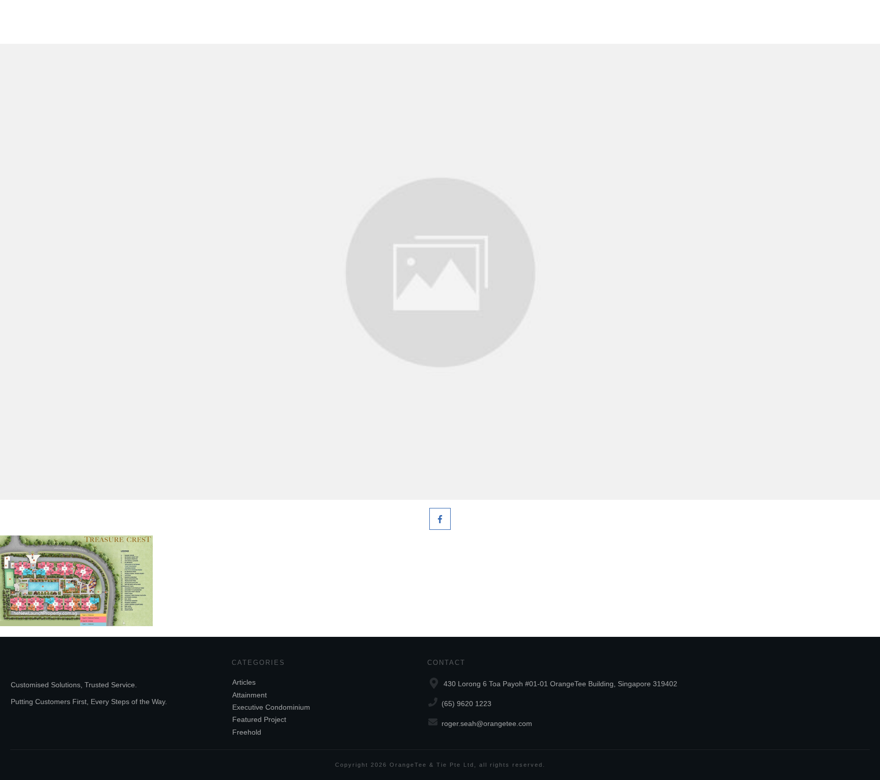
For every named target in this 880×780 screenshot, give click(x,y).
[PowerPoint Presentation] (440, 272)
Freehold (246, 732)
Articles (244, 682)
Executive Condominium (271, 707)
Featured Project (259, 719)
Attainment (249, 695)
